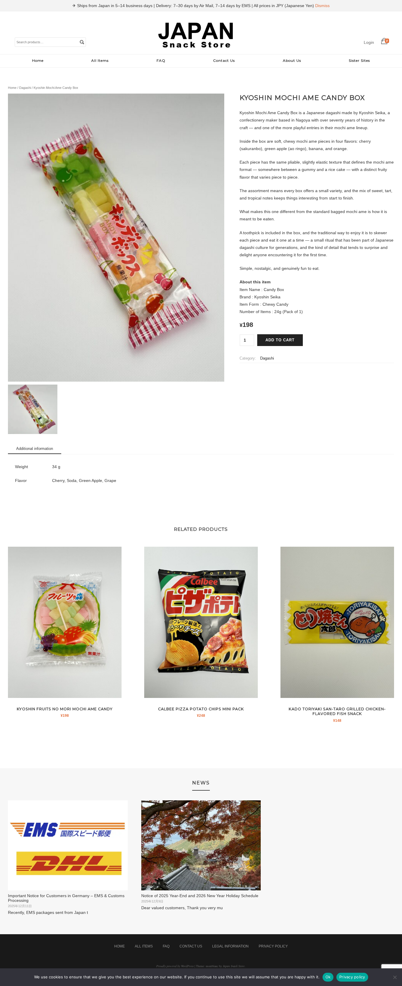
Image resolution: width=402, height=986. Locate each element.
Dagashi (25, 87)
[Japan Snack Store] (196, 48)
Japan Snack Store (234, 966)
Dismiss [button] (322, 5)
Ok (328, 977)
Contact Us (224, 60)
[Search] (82, 42)
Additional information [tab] (34, 448)
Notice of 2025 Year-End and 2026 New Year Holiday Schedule (199, 895)
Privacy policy (352, 977)
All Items (100, 60)
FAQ (161, 60)
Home (38, 60)
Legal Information (230, 946)
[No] (395, 977)
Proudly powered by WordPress (175, 966)
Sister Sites (359, 60)
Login (369, 42)
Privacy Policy (273, 946)
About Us (292, 60)
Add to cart (280, 340)
